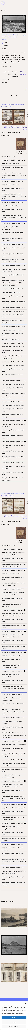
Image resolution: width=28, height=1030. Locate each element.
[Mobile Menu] (26, 3)
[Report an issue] (26, 89)
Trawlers (4, 66)
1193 (22, 380)
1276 (22, 652)
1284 (22, 441)
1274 (22, 610)
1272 (22, 570)
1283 (22, 420)
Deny (14, 1022)
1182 (22, 223)
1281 (22, 760)
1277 (22, 671)
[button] (25, 1003)
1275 (22, 631)
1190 (22, 326)
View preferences (14, 1026)
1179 (22, 160)
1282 (22, 781)
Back (5, 10)
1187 (22, 265)
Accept (14, 1017)
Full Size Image (24, 128)
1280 (22, 741)
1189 (22, 307)
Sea (10, 66)
